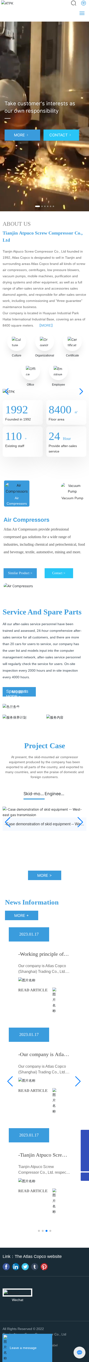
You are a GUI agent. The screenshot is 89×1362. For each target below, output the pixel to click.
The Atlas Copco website (38, 1256)
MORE (19, 135)
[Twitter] (25, 1266)
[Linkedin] (15, 1266)
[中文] (84, 3)
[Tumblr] (34, 1266)
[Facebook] (6, 1266)
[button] (37, 206)
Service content (64, 708)
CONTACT (58, 135)
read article (33, 990)
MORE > (13, 714)
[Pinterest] (44, 1266)
